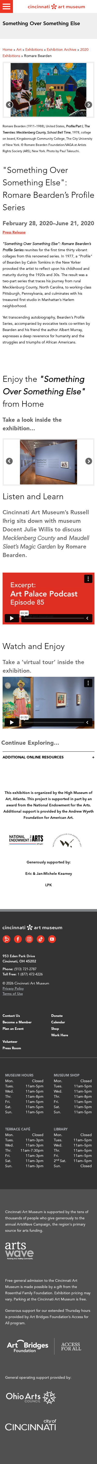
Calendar (58, 1022)
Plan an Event (13, 1029)
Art (18, 50)
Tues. (9, 1086)
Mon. (9, 1081)
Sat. (8, 1107)
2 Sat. (60, 1161)
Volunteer (10, 1042)
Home (7, 50)
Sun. (8, 1112)
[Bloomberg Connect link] (6, 939)
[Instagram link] (29, 939)
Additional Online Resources (33, 757)
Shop (55, 1029)
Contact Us (11, 1016)
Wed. (9, 1091)
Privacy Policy (13, 988)
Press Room (12, 1048)
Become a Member (17, 1022)
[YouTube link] (52, 939)
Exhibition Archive (61, 50)
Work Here (59, 1035)
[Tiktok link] (40, 939)
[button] (9, 105)
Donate (57, 1016)
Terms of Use (13, 994)
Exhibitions (34, 50)
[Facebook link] (18, 939)
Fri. (7, 1102)
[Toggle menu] (6, 6)
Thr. (8, 1097)
